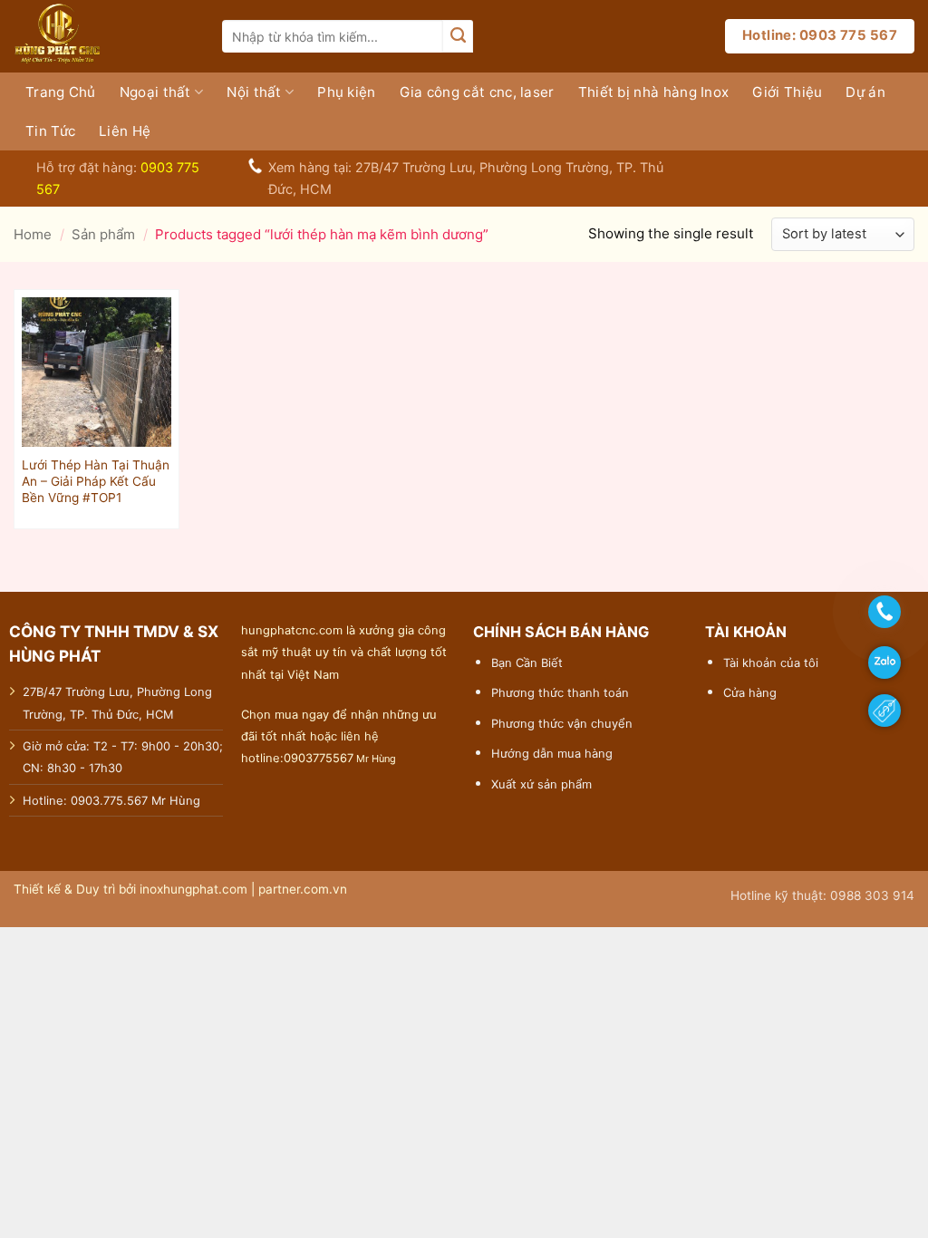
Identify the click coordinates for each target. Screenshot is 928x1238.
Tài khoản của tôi (770, 662)
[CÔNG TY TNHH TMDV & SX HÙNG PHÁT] (104, 36)
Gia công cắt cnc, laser (477, 92)
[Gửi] (457, 36)
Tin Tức (50, 131)
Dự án (865, 92)
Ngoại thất (155, 92)
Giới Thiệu (787, 92)
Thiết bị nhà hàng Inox (654, 92)
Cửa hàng (750, 692)
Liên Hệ (124, 131)
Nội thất (254, 92)
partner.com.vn (302, 889)
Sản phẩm (103, 234)
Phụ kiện (346, 92)
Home (33, 234)
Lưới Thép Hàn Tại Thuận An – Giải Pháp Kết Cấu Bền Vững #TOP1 (95, 481)
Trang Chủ (60, 92)
